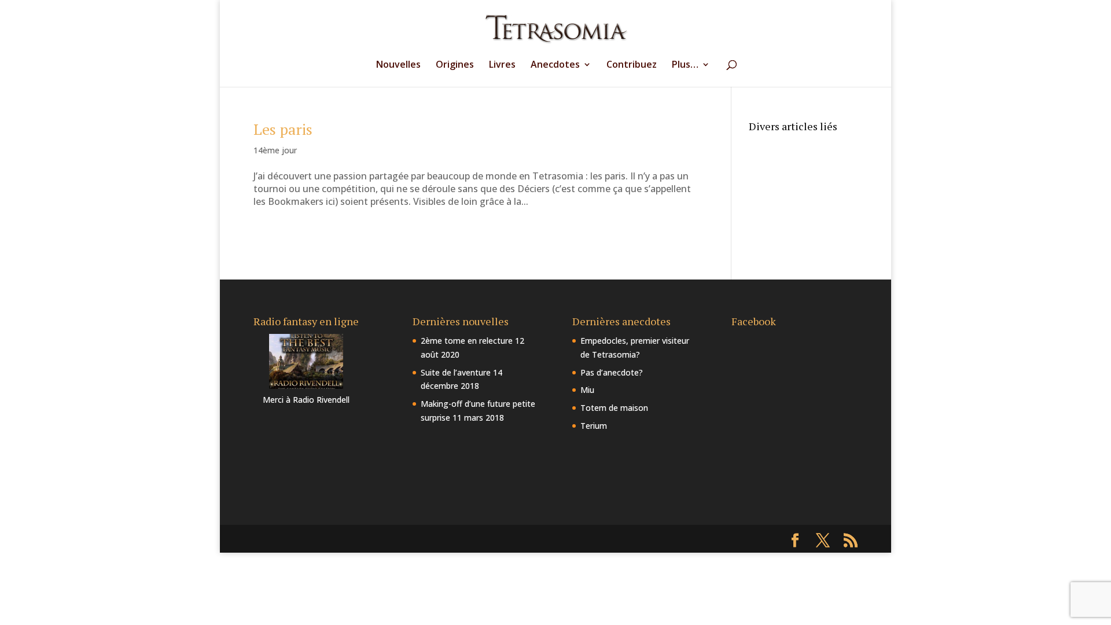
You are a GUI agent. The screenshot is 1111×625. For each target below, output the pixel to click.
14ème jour (275, 150)
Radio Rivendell (321, 399)
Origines (455, 65)
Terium (593, 425)
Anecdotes (555, 65)
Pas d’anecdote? (611, 372)
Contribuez (631, 65)
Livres (502, 65)
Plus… (685, 65)
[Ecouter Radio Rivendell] (306, 385)
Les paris (282, 129)
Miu (587, 389)
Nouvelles (398, 65)
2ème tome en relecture (467, 340)
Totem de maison (614, 407)
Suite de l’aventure (456, 372)
